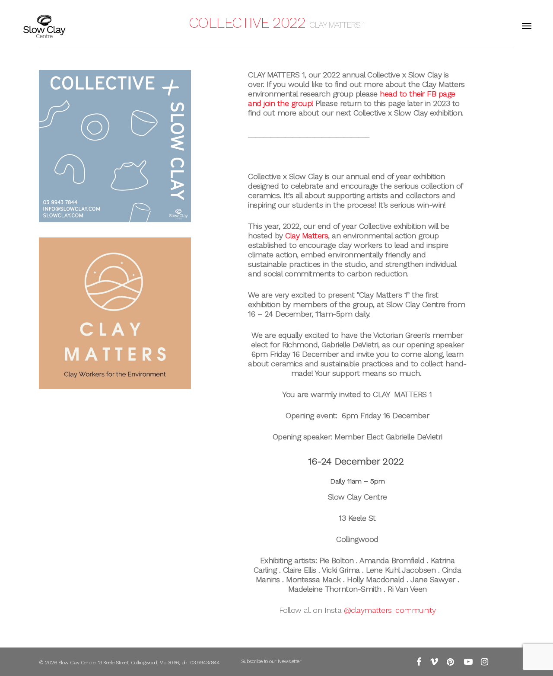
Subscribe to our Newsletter (271, 661)
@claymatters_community (390, 610)
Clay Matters (306, 235)
